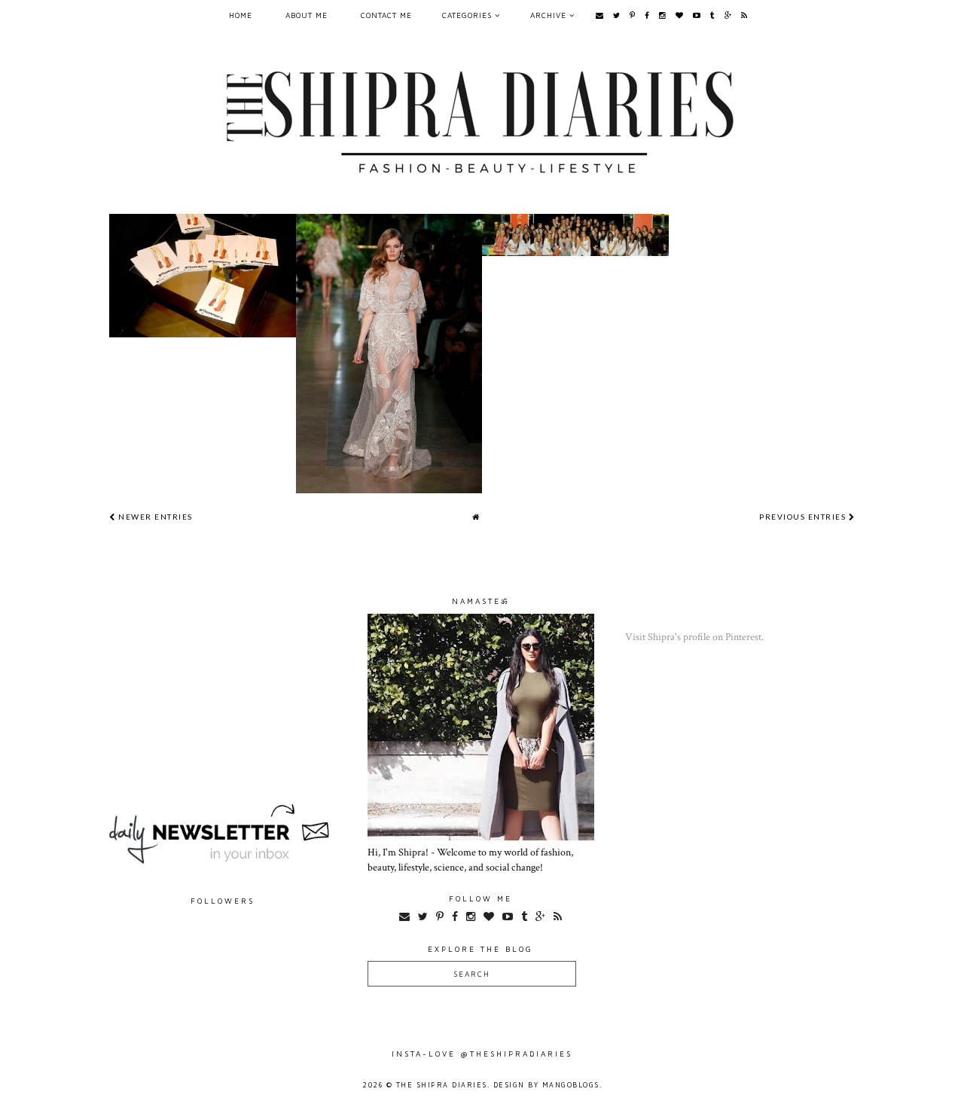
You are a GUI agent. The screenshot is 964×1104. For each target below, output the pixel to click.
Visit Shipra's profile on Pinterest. (694, 637)
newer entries (154, 516)
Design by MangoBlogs (546, 1085)
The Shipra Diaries (441, 1085)
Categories (468, 15)
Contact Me (386, 15)
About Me (306, 15)
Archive (549, 15)
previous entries (804, 516)
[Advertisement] (223, 690)
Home (240, 15)
